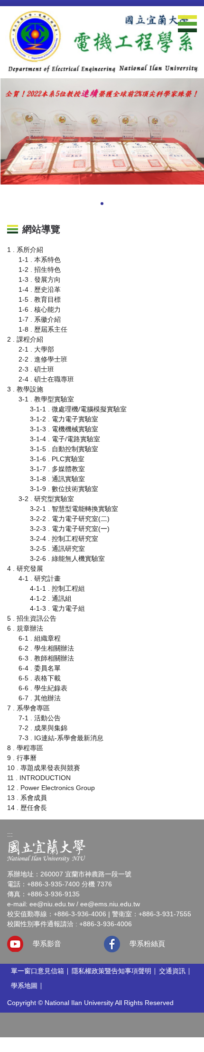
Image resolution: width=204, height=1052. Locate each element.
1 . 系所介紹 (25, 249)
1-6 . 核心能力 (40, 309)
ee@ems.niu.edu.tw (110, 904)
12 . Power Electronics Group (51, 787)
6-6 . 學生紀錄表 (43, 688)
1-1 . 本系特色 (40, 259)
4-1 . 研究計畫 (40, 578)
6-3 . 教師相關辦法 (46, 658)
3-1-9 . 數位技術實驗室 (64, 489)
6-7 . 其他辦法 (40, 698)
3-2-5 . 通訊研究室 (57, 548)
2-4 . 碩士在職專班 (46, 379)
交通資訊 (172, 971)
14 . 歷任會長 (27, 807)
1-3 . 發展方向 (40, 279)
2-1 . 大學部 (36, 349)
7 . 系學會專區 (28, 708)
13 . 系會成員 (27, 797)
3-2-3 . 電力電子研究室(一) (70, 528)
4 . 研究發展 (25, 568)
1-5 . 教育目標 (40, 299)
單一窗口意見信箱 (37, 971)
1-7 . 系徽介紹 (40, 319)
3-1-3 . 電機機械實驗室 (64, 429)
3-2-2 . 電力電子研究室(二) (70, 518)
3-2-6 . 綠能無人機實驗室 (67, 558)
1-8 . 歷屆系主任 (43, 329)
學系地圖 (24, 985)
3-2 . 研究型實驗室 (46, 499)
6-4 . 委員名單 (40, 668)
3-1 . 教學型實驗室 (46, 399)
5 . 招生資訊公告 (31, 618)
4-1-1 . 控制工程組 (57, 588)
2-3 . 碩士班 (36, 369)
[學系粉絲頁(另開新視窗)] (112, 944)
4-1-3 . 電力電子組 (57, 608)
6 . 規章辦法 (25, 628)
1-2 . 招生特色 (40, 269)
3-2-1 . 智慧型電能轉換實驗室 (74, 508)
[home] (102, 42)
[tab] (73, 204)
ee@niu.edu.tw (51, 904)
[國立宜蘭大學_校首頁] (46, 850)
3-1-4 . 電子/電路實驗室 (65, 439)
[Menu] (187, 23)
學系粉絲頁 (147, 944)
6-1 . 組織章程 (40, 638)
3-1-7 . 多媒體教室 (57, 469)
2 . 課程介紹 (25, 339)
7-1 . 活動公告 (40, 718)
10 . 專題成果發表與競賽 (43, 768)
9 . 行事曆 (22, 758)
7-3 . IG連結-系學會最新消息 (61, 738)
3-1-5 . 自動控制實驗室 (64, 449)
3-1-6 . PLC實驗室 (57, 459)
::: (10, 834)
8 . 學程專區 (25, 748)
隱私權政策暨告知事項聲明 (111, 971)
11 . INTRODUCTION (39, 778)
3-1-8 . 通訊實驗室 (57, 479)
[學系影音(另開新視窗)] (15, 944)
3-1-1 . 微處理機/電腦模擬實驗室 (78, 409)
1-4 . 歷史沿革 (40, 289)
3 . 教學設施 (25, 389)
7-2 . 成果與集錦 (43, 728)
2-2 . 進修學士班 (43, 359)
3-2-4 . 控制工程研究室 (64, 538)
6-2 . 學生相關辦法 (46, 648)
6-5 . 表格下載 (40, 678)
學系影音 (47, 944)
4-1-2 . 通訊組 (51, 598)
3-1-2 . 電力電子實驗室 (64, 419)
